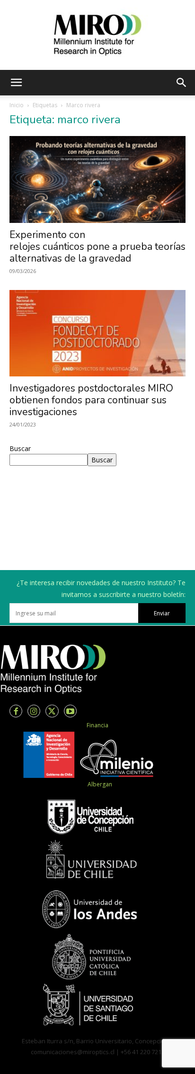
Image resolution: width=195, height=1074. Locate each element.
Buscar (20, 448)
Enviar (162, 613)
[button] (16, 82)
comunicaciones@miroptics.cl (73, 1052)
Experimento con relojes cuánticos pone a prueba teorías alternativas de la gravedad (97, 246)
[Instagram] (33, 711)
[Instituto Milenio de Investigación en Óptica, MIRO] (97, 35)
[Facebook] (15, 711)
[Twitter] (51, 711)
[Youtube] (70, 711)
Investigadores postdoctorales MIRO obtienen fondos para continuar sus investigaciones (91, 400)
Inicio (16, 105)
